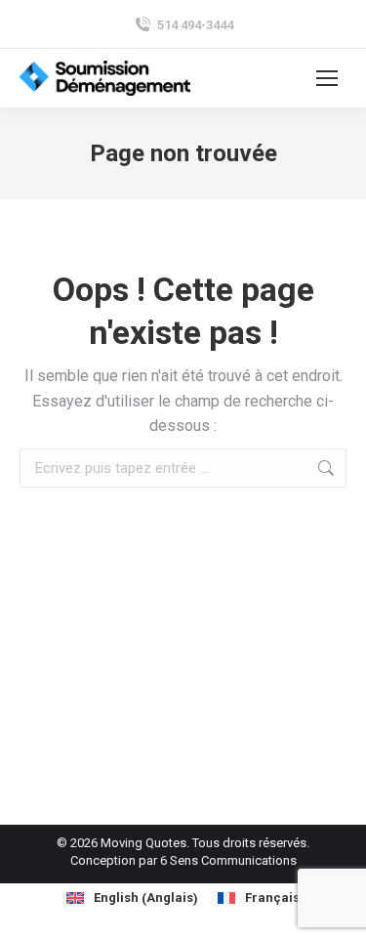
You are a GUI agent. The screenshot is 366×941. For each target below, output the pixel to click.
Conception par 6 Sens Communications (183, 860)
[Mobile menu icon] (326, 78)
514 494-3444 (195, 25)
